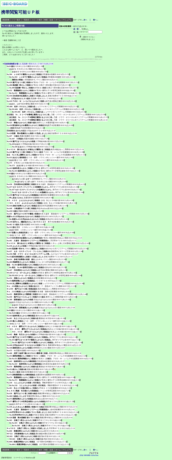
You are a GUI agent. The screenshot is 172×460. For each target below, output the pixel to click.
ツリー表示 (16, 20)
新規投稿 (5, 20)
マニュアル (67, 20)
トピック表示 (37, 20)
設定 (51, 20)
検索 (46, 20)
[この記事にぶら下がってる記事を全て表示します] (5, 67)
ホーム (58, 20)
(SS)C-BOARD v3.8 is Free (89, 455)
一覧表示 (25, 20)
